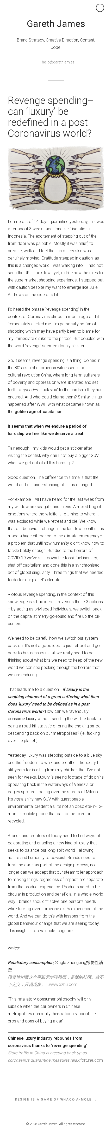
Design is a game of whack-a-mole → (56, 1099)
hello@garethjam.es (58, 62)
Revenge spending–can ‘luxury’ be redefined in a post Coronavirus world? (51, 117)
